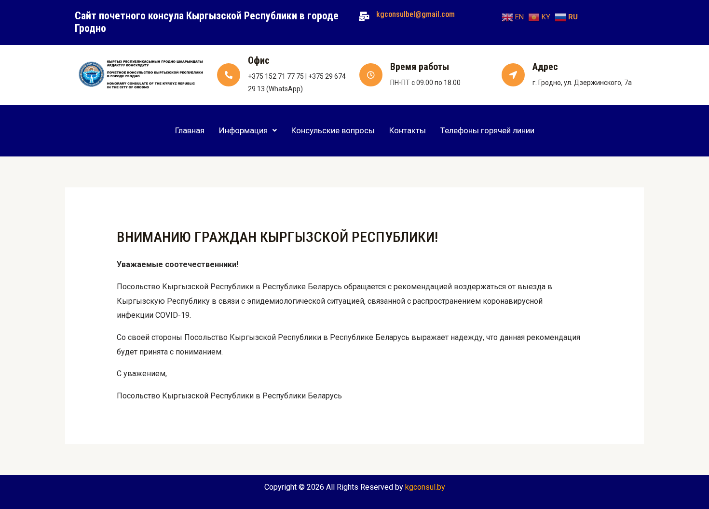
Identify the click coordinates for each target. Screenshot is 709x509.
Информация (243, 130)
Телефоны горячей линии (487, 130)
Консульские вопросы (333, 130)
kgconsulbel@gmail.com (415, 14)
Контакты (407, 130)
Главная (190, 130)
